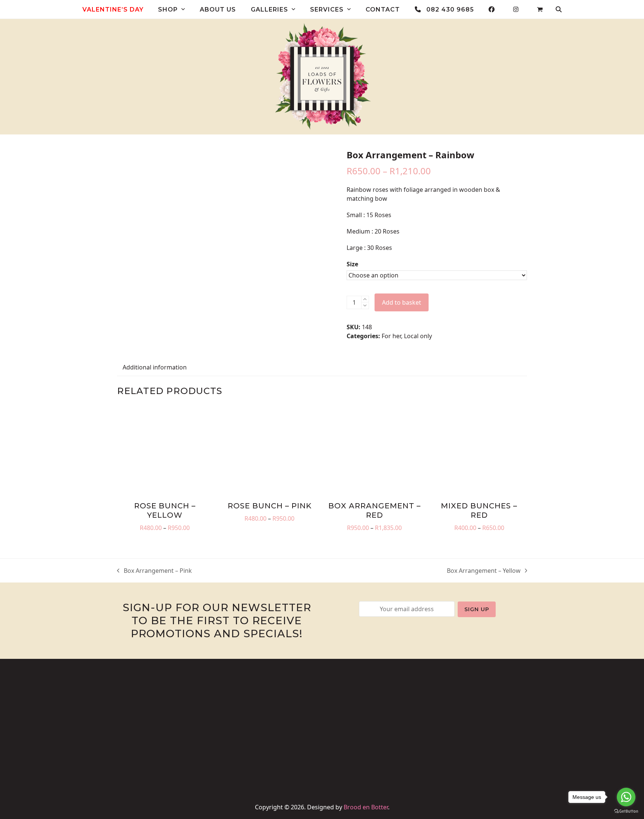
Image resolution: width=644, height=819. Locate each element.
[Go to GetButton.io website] (626, 811)
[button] (539, 9)
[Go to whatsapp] (626, 797)
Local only (418, 336)
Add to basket (401, 302)
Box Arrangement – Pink (154, 570)
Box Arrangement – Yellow (484, 570)
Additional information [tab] (155, 367)
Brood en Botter (366, 807)
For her (391, 336)
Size (352, 264)
